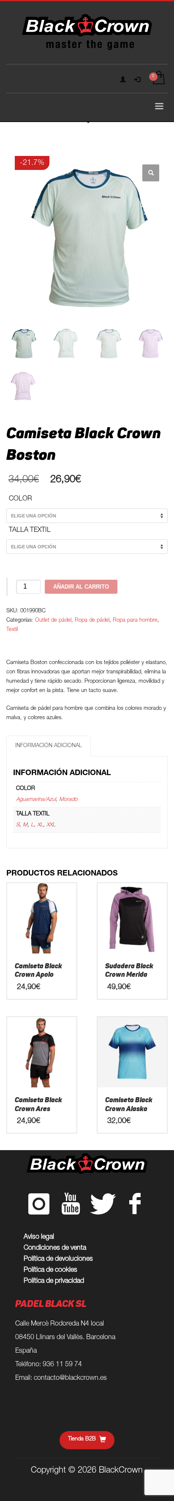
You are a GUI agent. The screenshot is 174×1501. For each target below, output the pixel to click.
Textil (12, 630)
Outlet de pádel (53, 620)
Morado (68, 800)
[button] (150, 172)
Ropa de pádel (92, 620)
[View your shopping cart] (158, 78)
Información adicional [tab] (48, 746)
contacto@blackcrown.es (70, 1378)
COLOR (20, 499)
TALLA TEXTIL (30, 530)
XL (40, 825)
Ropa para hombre (135, 620)
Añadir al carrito (81, 587)
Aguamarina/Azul (36, 800)
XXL (50, 825)
